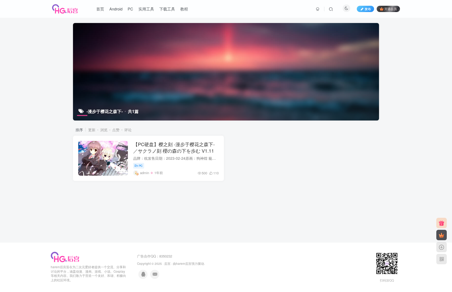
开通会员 (390, 9)
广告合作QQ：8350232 (154, 256)
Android (115, 9)
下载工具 (167, 9)
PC (130, 9)
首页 (100, 9)
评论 (128, 129)
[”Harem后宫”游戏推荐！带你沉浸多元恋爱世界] (65, 256)
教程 (184, 9)
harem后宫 (183, 263)
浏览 (104, 129)
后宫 (167, 263)
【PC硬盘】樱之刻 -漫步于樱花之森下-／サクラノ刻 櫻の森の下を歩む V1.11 (174, 147)
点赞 (116, 129)
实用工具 (146, 9)
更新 (91, 129)
